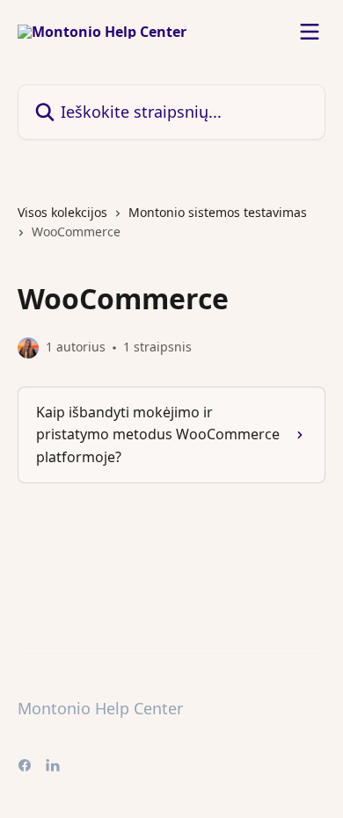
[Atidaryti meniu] (309, 31)
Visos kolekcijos (62, 212)
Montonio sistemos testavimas (217, 212)
